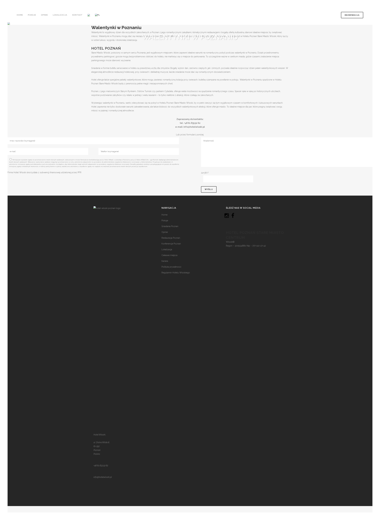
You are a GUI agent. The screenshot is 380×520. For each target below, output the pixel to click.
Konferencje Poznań (171, 243)
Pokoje (165, 220)
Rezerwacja (352, 15)
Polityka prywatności (171, 267)
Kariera (165, 261)
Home (164, 215)
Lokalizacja (167, 249)
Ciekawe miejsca (169, 255)
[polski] (97, 15)
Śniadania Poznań (170, 226)
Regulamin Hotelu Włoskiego (176, 272)
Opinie (165, 232)
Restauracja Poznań (171, 238)
